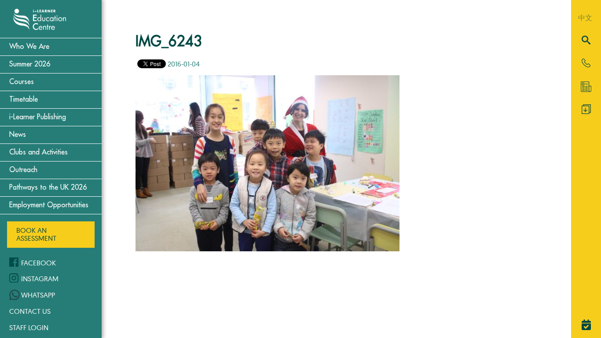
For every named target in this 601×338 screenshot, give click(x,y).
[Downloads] (586, 111)
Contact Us (30, 311)
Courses (21, 81)
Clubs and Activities (38, 152)
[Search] (586, 40)
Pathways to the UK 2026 (48, 187)
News (17, 134)
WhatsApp (38, 294)
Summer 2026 (29, 64)
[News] (586, 86)
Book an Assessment (36, 234)
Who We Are (29, 46)
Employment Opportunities (48, 205)
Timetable (23, 99)
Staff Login (28, 327)
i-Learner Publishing (37, 117)
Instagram (40, 278)
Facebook (38, 262)
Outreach (23, 169)
